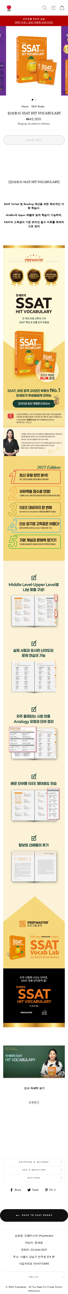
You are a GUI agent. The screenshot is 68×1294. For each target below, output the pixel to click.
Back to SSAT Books (37, 1215)
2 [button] (36, 100)
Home (25, 106)
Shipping (22, 123)
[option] (34, 21)
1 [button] (33, 100)
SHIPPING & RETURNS (34, 1162)
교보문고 (34, 1102)
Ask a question (34, 1169)
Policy (34, 1277)
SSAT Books (37, 106)
